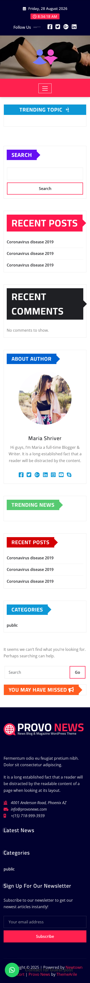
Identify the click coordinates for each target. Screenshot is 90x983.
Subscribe (45, 936)
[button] (12, 970)
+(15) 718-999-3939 (28, 815)
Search (22, 154)
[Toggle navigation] (45, 88)
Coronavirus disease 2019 (30, 242)
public (12, 625)
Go (77, 672)
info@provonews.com (29, 809)
